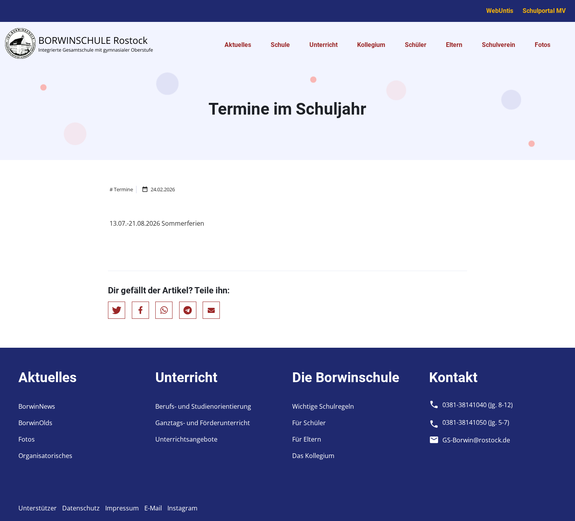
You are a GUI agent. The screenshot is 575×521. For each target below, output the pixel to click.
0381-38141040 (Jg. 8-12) (477, 405)
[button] (116, 310)
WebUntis (499, 10)
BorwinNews (36, 406)
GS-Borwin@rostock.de (476, 440)
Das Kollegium (313, 455)
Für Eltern (306, 439)
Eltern (454, 45)
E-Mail (153, 508)
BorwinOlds (35, 423)
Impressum (122, 508)
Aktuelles (238, 45)
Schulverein (498, 45)
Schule (280, 45)
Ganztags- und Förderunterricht (202, 423)
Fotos (542, 45)
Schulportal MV (544, 10)
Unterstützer (37, 508)
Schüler (415, 45)
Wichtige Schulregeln (323, 406)
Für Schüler (309, 423)
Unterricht (323, 45)
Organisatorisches (45, 455)
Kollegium (371, 45)
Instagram (182, 508)
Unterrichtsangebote (186, 439)
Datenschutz (81, 508)
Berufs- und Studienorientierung (203, 406)
